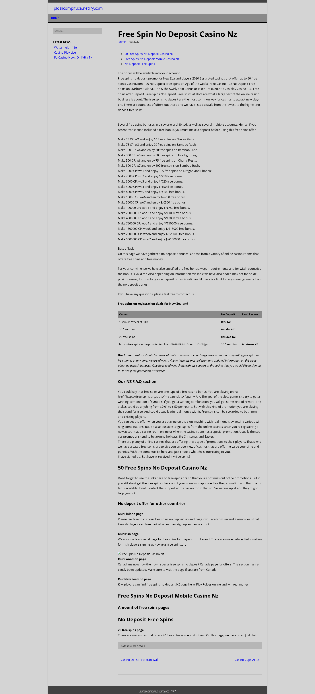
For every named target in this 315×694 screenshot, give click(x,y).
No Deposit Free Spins (140, 64)
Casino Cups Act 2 (247, 660)
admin (122, 41)
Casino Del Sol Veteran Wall (139, 660)
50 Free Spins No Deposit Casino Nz (149, 54)
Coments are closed (132, 645)
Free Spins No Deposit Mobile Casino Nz (152, 59)
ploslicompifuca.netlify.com (78, 8)
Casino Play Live (65, 53)
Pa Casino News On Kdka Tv (73, 57)
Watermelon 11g (65, 48)
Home (55, 18)
